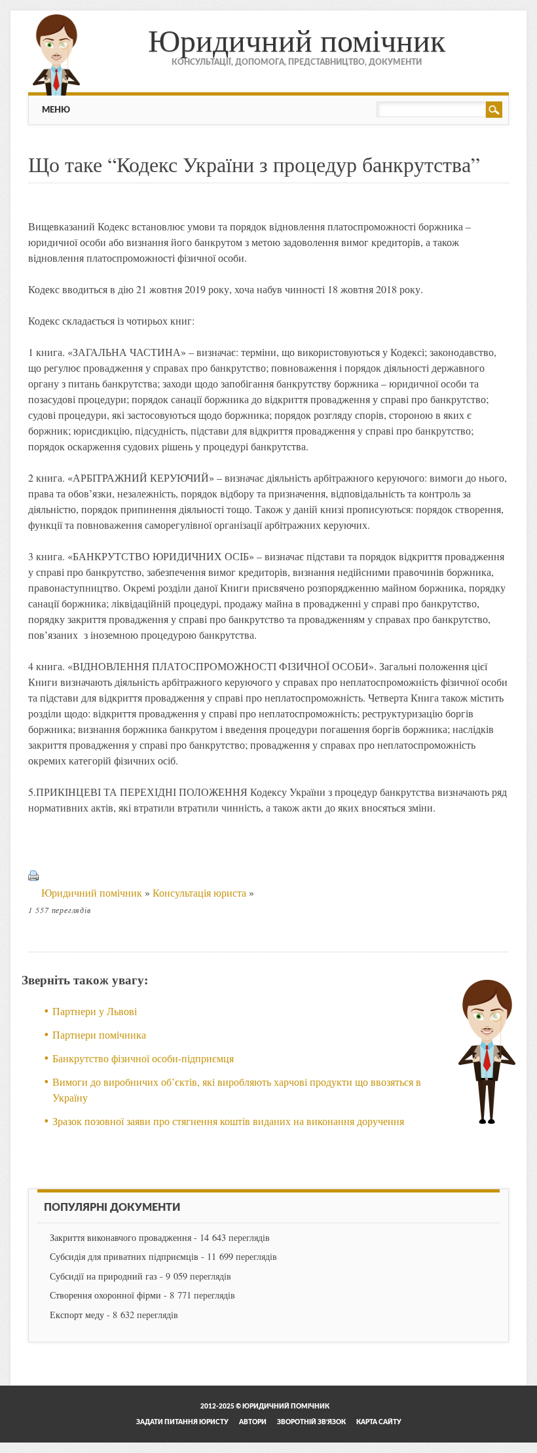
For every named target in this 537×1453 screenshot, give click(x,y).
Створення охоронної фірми (105, 1295)
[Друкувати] (33, 892)
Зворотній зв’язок (311, 1422)
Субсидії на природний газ (103, 1276)
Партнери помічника (99, 1034)
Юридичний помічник (296, 39)
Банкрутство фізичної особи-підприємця (143, 1058)
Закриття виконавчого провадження (120, 1237)
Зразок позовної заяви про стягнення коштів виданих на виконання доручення (228, 1121)
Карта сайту (378, 1422)
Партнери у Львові (94, 1011)
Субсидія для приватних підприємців (124, 1256)
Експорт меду (77, 1314)
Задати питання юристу (182, 1422)
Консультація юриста (199, 892)
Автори (253, 1422)
